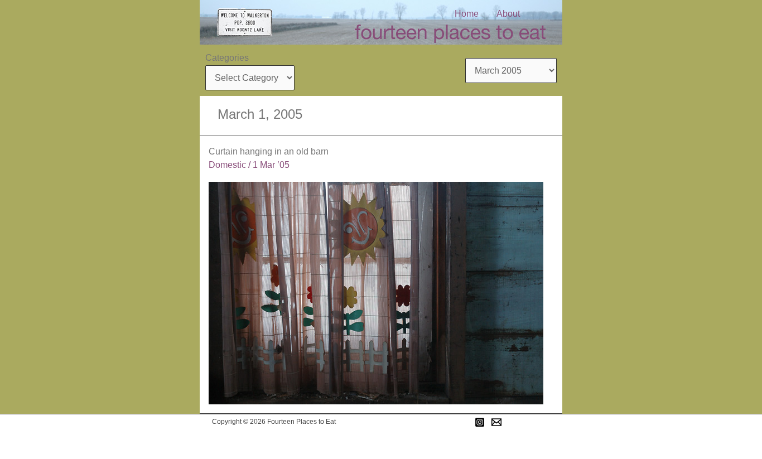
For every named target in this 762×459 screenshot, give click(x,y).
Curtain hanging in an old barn (269, 151)
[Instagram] (480, 422)
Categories (227, 57)
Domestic (227, 165)
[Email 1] (496, 422)
